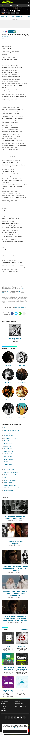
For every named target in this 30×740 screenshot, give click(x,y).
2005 (8, 291)
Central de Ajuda (19, 703)
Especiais (3, 703)
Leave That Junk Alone (10, 480)
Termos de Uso (18, 705)
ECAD (3, 292)
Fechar (15, 731)
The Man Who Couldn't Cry (10, 467)
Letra (3, 31)
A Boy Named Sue (8, 454)
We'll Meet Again (8, 456)
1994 (20, 291)
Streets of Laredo (8, 464)
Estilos (16, 5)
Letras (2, 16)
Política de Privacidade (20, 707)
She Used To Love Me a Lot (11, 472)
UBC (22, 288)
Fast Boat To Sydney (9, 469)
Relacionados (19, 16)
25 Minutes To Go (8, 459)
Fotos (12, 16)
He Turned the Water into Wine (11, 430)
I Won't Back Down (8, 451)
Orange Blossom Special (10, 485)
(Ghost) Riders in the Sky (10, 438)
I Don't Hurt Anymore (9, 482)
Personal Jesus (8, 448)
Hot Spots (3, 705)
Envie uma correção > (20, 307)
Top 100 (9, 5)
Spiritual (6, 477)
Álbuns (7, 16)
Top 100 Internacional (6, 708)
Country (13, 12)
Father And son (8, 443)
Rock (17, 12)
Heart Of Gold (7, 446)
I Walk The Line (8, 462)
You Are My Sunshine (9, 433)
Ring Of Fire (7, 441)
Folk (9, 12)
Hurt (6, 428)
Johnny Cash (14, 10)
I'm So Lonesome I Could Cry (11, 475)
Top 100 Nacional (5, 707)
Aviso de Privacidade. (15, 728)
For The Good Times (9, 490)
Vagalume (7, 2)
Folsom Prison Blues (9, 435)
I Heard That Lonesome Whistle (12, 488)
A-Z (22, 5)
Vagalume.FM (24, 629)
